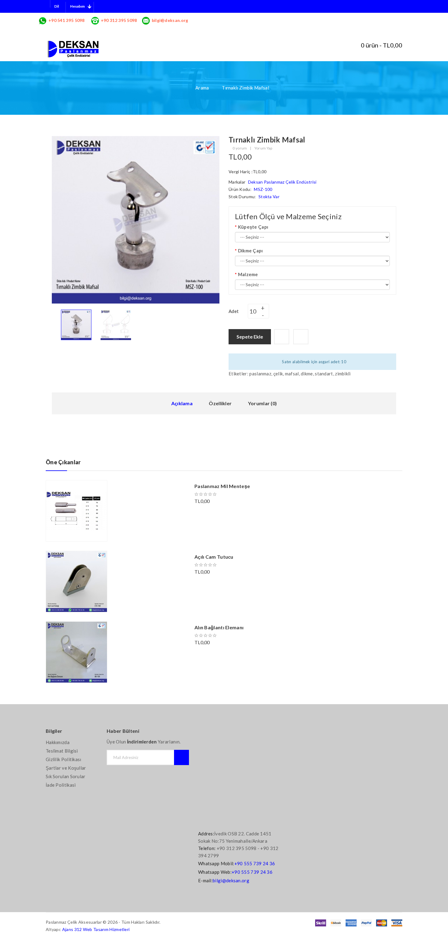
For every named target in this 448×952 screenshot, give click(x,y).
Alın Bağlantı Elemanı (219, 627)
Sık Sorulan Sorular (66, 776)
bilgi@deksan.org (170, 20)
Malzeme (248, 274)
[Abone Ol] (181, 757)
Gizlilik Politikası (63, 759)
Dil (56, 6)
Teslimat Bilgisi (62, 751)
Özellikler (220, 403)
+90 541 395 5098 (66, 20)
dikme (307, 373)
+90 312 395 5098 (119, 20)
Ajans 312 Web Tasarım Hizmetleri (96, 929)
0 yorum (240, 148)
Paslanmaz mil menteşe (222, 486)
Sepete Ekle (249, 336)
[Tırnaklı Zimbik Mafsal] (76, 324)
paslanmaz (260, 373)
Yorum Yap (263, 148)
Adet (234, 311)
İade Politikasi (61, 785)
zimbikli (342, 373)
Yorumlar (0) (262, 403)
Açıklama (182, 403)
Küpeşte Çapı (253, 227)
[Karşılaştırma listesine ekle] (300, 336)
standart (324, 373)
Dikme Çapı (250, 250)
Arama (202, 87)
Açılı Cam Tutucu (213, 557)
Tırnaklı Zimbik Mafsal (245, 87)
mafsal (292, 373)
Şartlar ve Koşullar (66, 768)
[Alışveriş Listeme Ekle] (281, 336)
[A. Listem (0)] (342, 46)
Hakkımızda (57, 742)
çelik (278, 373)
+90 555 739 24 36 (254, 863)
